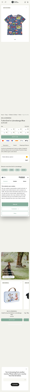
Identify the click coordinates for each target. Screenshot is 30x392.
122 (18, 132)
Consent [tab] (5, 181)
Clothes (5, 169)
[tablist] (15, 145)
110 (4, 132)
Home (2, 114)
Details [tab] (15, 181)
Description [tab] (5, 145)
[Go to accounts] (25, 2)
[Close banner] (27, 177)
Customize (14, 208)
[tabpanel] (15, 149)
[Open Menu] (2, 2)
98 (18, 129)
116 (11, 132)
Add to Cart (12, 319)
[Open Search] (6, 2)
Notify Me (15, 136)
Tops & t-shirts (25, 114)
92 (11, 129)
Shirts (20, 114)
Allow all (15, 204)
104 (25, 129)
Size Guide (27, 126)
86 (4, 129)
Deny (15, 213)
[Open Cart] (27, 2)
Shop (6, 114)
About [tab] (24, 181)
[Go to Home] (15, 2)
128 (25, 132)
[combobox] (15, 379)
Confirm (15, 384)
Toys (17, 169)
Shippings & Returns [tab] (24, 145)
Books (23, 169)
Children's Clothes (13, 114)
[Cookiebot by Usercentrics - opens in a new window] (19, 177)
